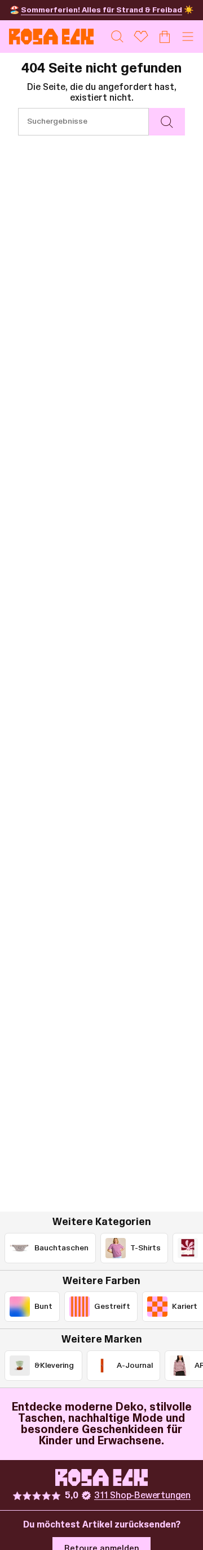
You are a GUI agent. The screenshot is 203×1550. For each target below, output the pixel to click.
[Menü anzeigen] (187, 36)
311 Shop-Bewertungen (142, 1495)
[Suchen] (167, 121)
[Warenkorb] (164, 36)
